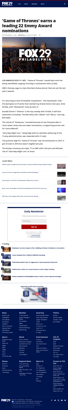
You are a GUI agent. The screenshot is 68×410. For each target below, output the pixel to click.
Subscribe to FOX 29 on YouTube (32, 286)
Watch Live (39, 324)
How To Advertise (41, 372)
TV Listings (39, 376)
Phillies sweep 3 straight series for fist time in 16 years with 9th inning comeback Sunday (27, 164)
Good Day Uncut (41, 330)
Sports (4, 337)
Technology (5, 372)
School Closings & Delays (24, 318)
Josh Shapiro (56, 322)
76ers (3, 352)
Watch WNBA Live (58, 389)
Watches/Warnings (24, 327)
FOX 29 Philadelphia (7, 35)
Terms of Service (35, 237)
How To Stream (23, 339)
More (42, 4)
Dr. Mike (38, 332)
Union (3, 354)
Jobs (37, 379)
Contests (38, 339)
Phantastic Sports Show (7, 340)
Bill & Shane (56, 348)
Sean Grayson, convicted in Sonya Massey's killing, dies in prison (20, 180)
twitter (55, 400)
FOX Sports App (6, 356)
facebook (51, 400)
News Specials (23, 346)
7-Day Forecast (23, 315)
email (65, 400)
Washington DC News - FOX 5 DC (25, 374)
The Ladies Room (58, 354)
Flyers (3, 347)
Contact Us (39, 366)
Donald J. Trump (57, 319)
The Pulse (56, 356)
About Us (39, 361)
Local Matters (23, 354)
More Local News (7, 326)
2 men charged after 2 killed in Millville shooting (28, 255)
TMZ (37, 346)
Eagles (4, 345)
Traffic (38, 322)
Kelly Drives (56, 350)
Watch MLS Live (57, 391)
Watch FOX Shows (41, 348)
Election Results (57, 317)
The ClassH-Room (41, 344)
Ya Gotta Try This (41, 326)
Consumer (5, 366)
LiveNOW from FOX (24, 344)
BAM (54, 344)
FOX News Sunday (7, 332)
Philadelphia (5, 317)
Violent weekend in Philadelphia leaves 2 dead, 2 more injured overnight (36, 276)
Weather (22, 313)
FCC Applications (41, 370)
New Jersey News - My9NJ (24, 366)
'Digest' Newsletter (41, 319)
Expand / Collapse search (65, 3)
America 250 (5, 315)
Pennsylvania (6, 319)
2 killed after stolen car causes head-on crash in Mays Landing (33, 269)
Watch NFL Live (57, 366)
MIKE (54, 342)
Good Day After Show (42, 315)
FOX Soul (21, 350)
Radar (20, 323)
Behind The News (58, 346)
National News (6, 328)
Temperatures (23, 325)
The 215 (55, 352)
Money (5, 361)
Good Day (40, 313)
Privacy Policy (36, 235)
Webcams (22, 348)
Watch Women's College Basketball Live (58, 385)
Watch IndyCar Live (58, 377)
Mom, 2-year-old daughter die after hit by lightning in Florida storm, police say (24, 188)
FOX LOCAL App (23, 364)
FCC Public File (40, 368)
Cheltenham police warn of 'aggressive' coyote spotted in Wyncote (34, 262)
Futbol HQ (5, 343)
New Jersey (5, 322)
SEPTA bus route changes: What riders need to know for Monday (20, 196)
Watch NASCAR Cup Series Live (59, 374)
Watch (21, 337)
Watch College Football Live (57, 368)
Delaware (5, 324)
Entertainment (42, 337)
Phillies (4, 350)
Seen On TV (39, 328)
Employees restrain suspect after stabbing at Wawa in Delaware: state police (38, 248)
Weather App (23, 330)
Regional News (25, 361)
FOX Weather (23, 321)
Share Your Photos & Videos (42, 351)
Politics (56, 313)
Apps (37, 364)
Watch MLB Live (58, 372)
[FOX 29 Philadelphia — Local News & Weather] (8, 4)
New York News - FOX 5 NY (25, 370)
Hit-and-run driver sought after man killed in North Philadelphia (20, 172)
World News (5, 330)
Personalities (39, 374)
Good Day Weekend (42, 317)
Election (55, 315)
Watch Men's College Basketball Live (59, 380)
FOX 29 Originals (56, 338)
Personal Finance (7, 370)
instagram (58, 400)
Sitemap (38, 381)
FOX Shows (39, 342)
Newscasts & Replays (25, 342)
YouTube (21, 352)
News (15, 35)
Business (4, 364)
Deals (3, 368)
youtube (61, 400)
